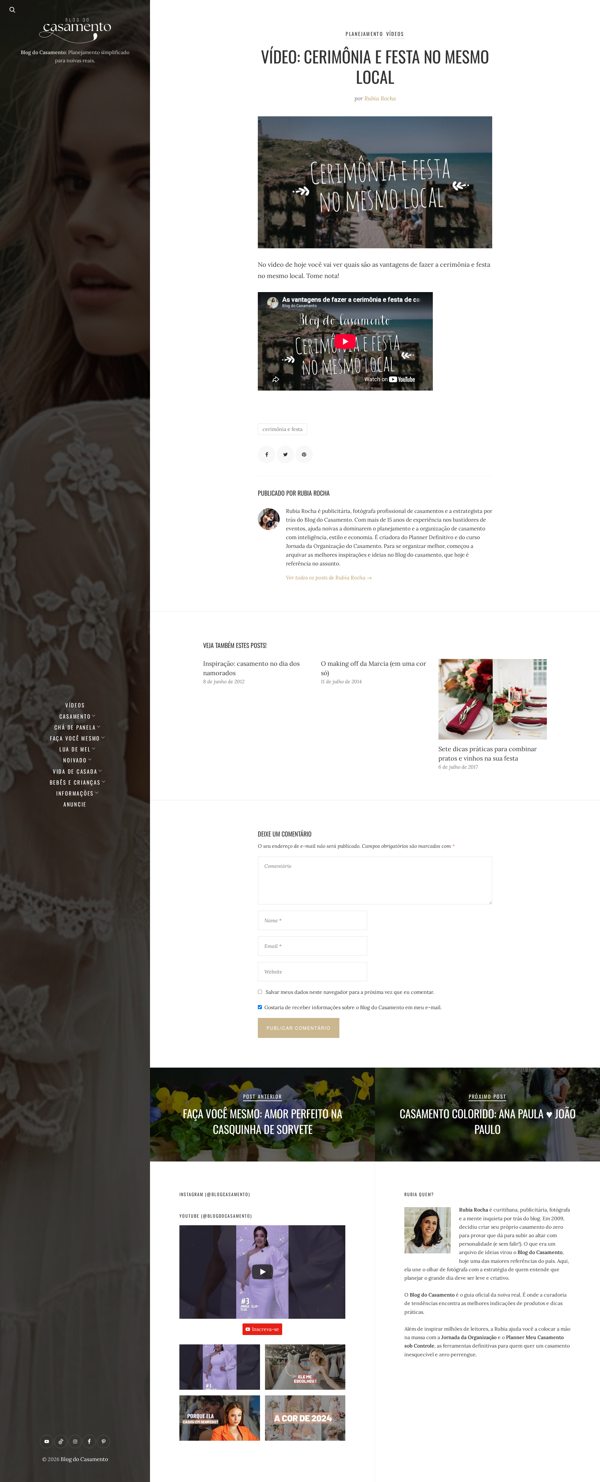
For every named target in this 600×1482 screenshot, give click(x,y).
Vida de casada (75, 771)
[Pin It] (304, 454)
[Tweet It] (285, 454)
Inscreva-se (265, 1329)
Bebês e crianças (75, 782)
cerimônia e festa (282, 429)
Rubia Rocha (380, 98)
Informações (75, 793)
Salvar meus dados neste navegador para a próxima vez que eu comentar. (350, 992)
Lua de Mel (75, 749)
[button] (219, 1369)
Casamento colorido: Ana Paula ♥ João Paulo (488, 1121)
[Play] (262, 1271)
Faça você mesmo (75, 738)
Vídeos (75, 705)
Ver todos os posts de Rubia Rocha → (329, 577)
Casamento (75, 716)
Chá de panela (75, 727)
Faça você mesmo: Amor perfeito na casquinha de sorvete (262, 1121)
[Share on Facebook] (266, 454)
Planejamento (364, 34)
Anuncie (75, 804)
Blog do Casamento (84, 1459)
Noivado (75, 760)
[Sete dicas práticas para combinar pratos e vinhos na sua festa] (492, 699)
